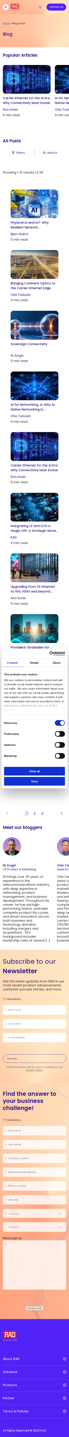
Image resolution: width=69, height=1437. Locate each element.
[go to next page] (61, 813)
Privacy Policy (34, 1070)
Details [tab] (34, 662)
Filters (20, 153)
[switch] (60, 734)
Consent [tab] (12, 662)
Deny (34, 781)
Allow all (34, 771)
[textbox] (14, 1213)
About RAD (11, 1359)
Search (52, 153)
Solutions (10, 1372)
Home (6, 23)
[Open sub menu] (64, 1359)
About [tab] (57, 662)
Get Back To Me (34, 1308)
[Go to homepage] (14, 9)
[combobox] (36, 1213)
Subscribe (12, 1058)
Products (10, 1385)
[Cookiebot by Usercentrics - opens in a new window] (49, 653)
